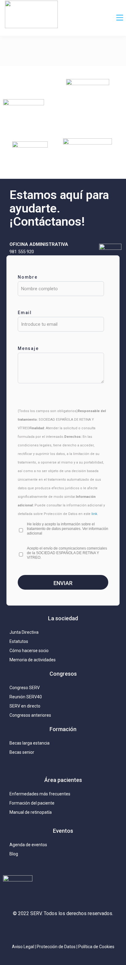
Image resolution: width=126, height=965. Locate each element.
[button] (120, 18)
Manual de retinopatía (30, 812)
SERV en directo (24, 706)
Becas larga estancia (29, 743)
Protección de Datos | (57, 946)
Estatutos (18, 641)
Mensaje (28, 348)
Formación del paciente (31, 803)
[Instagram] (35, 930)
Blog (13, 853)
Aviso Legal (23, 946)
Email (25, 312)
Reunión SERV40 (25, 696)
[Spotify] (90, 930)
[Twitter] (49, 930)
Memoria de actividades (32, 659)
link (94, 514)
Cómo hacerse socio (29, 650)
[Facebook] (77, 930)
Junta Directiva (24, 632)
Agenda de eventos (28, 844)
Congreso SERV (24, 687)
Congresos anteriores (30, 715)
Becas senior (21, 752)
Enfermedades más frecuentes (39, 793)
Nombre (28, 277)
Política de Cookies (96, 946)
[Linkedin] (63, 930)
